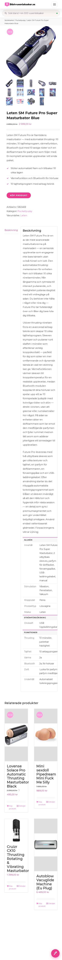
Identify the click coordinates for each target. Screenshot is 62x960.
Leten (23, 215)
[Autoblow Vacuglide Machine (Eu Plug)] (45, 845)
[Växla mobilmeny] (54, 4)
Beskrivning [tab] (11, 230)
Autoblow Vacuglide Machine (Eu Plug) (45, 882)
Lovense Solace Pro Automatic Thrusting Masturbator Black (18, 776)
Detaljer (22, 806)
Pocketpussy (20, 20)
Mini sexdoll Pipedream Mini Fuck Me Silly (46, 774)
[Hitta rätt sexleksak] (55, 953)
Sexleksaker (9, 20)
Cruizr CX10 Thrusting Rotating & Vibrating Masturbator (18, 859)
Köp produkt (18, 195)
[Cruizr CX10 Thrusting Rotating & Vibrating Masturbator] (16, 830)
